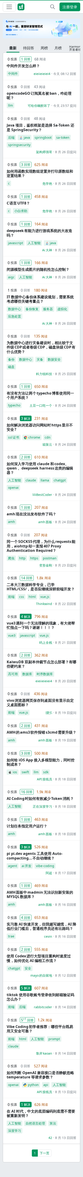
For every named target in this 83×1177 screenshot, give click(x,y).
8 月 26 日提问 (65, 152)
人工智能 (34, 243)
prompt (54, 1039)
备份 (11, 359)
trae (11, 936)
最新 (13, 47)
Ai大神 (47, 250)
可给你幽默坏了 (39, 105)
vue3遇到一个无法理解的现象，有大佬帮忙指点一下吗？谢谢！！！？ (41, 625)
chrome (34, 437)
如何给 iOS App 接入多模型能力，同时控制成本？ (40, 762)
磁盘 (11, 367)
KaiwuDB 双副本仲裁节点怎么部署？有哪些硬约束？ (41, 664)
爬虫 (11, 558)
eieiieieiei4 (42, 74)
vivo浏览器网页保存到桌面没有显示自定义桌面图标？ (40, 702)
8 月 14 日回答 (65, 1007)
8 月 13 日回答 (65, 1138)
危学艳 (47, 183)
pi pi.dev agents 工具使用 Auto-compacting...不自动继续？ (34, 855)
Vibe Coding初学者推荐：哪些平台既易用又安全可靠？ (40, 1028)
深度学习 (14, 1130)
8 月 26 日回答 (65, 183)
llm (10, 105)
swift (25, 772)
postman (49, 558)
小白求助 (20, 211)
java (27, 137)
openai (13, 487)
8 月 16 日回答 (65, 904)
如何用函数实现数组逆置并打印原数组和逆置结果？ (40, 173)
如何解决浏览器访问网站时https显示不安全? (40, 427)
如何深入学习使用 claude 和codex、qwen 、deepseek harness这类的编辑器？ (40, 468)
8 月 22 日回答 (65, 604)
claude (31, 480)
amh (11, 521)
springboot (43, 137)
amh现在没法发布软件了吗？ (31, 514)
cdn (47, 437)
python (33, 1085)
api (45, 1085)
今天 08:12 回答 (64, 74)
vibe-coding (45, 866)
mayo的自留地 (41, 975)
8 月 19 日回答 (65, 740)
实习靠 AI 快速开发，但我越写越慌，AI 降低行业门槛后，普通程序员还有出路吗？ (41, 926)
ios (15, 772)
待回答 (28, 47)
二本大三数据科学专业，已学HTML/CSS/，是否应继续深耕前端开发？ (41, 586)
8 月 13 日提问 (65, 1092)
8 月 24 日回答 (65, 405)
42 (50, 1138)
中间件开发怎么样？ (23, 65)
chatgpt (60, 480)
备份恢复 (32, 309)
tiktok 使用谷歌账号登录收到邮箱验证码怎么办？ (40, 997)
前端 (11, 596)
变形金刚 (45, 565)
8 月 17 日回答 (65, 873)
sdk (45, 772)
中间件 (13, 73)
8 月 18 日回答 (65, 779)
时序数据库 (45, 674)
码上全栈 (45, 642)
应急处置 (14, 316)
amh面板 (45, 522)
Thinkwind (44, 604)
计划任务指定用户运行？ (27, 826)
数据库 (27, 674)
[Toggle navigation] (9, 6)
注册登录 (69, 6)
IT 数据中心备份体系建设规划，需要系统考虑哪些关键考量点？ (40, 299)
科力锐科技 (44, 374)
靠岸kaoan (44, 1053)
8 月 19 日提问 (65, 712)
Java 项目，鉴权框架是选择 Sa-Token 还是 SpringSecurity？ (40, 127)
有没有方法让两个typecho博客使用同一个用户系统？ (40, 395)
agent (12, 866)
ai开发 (26, 866)
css (21, 596)
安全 (28, 968)
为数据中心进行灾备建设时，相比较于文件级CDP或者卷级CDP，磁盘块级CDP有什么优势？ (41, 347)
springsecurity (19, 145)
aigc (11, 277)
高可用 (13, 674)
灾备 (40, 359)
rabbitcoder (43, 1007)
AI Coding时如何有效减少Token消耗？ (40, 798)
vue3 (11, 635)
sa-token (62, 137)
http (22, 558)
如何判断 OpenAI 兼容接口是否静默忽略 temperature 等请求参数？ (40, 1075)
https (34, 558)
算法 (53, 1123)
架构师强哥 (44, 152)
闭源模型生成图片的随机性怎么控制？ (38, 269)
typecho (14, 405)
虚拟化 (62, 309)
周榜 (44, 47)
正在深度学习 (42, 806)
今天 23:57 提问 (64, 105)
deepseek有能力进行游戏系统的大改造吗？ (39, 233)
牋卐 (49, 712)
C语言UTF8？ (18, 203)
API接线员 (44, 779)
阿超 (49, 873)
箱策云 (47, 444)
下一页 (44, 1153)
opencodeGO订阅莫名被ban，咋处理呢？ (39, 95)
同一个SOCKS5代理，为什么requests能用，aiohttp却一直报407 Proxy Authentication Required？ (41, 546)
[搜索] (52, 6)
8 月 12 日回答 (65, 975)
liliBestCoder (42, 494)
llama (45, 480)
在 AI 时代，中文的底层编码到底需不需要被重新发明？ (41, 1113)
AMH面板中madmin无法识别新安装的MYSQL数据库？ (40, 894)
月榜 (58, 47)
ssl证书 (13, 437)
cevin (48, 936)
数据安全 (54, 359)
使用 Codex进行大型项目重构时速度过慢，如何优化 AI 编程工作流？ (39, 958)
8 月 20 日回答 (65, 681)
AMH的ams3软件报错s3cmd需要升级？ (41, 732)
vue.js (44, 596)
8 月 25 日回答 (65, 374)
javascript (15, 243)
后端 (11, 137)
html (32, 596)
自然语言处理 (35, 1123)
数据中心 (14, 309)
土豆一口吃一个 (41, 405)
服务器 (48, 309)
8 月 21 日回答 (65, 642)
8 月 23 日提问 (65, 565)
